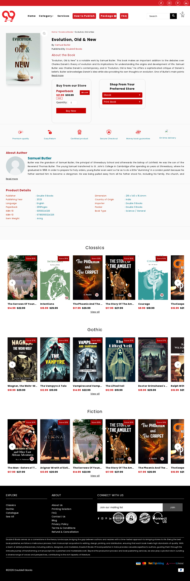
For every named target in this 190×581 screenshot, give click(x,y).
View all (95, 312)
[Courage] (133, 277)
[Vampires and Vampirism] (68, 359)
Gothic (94, 330)
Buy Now (71, 111)
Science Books (66, 32)
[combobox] (160, 16)
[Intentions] (35, 277)
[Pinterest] (178, 3)
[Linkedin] (186, 3)
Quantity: (61, 102)
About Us (57, 505)
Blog (54, 520)
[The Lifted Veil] (100, 359)
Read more (58, 75)
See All (10, 516)
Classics (95, 248)
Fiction (95, 411)
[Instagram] (169, 3)
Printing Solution (61, 509)
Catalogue (12, 513)
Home (54, 32)
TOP (185, 577)
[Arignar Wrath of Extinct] (35, 441)
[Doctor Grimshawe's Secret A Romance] (133, 359)
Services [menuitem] (63, 15)
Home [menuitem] (32, 15)
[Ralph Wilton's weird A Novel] (166, 359)
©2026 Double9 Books (19, 570)
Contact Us (58, 516)
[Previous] (12, 282)
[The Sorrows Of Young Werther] (68, 441)
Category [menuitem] (45, 15)
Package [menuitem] (107, 15)
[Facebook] (161, 3)
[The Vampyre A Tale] (35, 359)
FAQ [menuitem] (124, 15)
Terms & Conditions (64, 528)
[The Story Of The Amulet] (100, 277)
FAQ (54, 513)
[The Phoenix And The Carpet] (68, 277)
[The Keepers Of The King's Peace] (166, 277)
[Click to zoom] (44, 33)
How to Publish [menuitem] (84, 15)
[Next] (177, 282)
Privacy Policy (60, 524)
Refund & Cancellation (65, 532)
